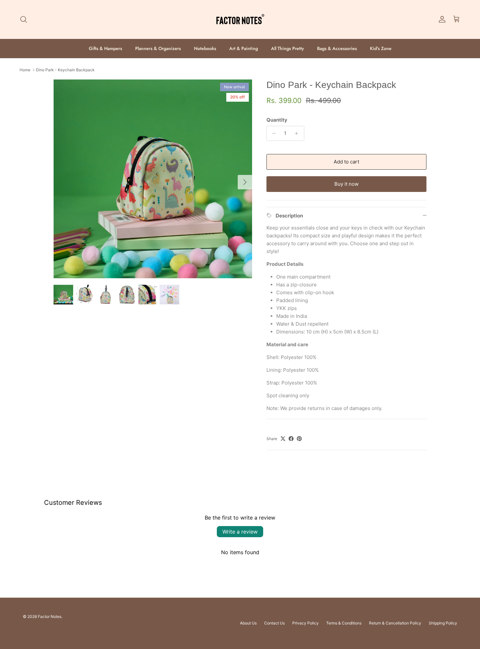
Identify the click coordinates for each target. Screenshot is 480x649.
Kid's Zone (381, 48)
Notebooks (205, 48)
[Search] (23, 19)
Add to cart (346, 162)
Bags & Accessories (337, 48)
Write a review (240, 531)
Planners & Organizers (158, 48)
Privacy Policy (305, 623)
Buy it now (346, 184)
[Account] (441, 19)
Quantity (276, 120)
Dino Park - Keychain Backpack (65, 69)
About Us (248, 623)
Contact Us (274, 623)
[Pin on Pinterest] (299, 438)
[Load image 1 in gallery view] (153, 178)
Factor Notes (49, 616)
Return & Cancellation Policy (395, 623)
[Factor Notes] (240, 19)
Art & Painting (243, 48)
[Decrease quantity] (272, 133)
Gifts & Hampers (105, 48)
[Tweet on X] (282, 438)
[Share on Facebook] (291, 438)
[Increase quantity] (298, 133)
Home (25, 69)
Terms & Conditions (343, 623)
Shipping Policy (443, 623)
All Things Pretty (287, 48)
